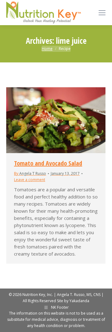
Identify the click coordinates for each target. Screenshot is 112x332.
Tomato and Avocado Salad (48, 163)
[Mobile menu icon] (102, 12)
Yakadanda (79, 300)
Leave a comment (29, 179)
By (30, 173)
